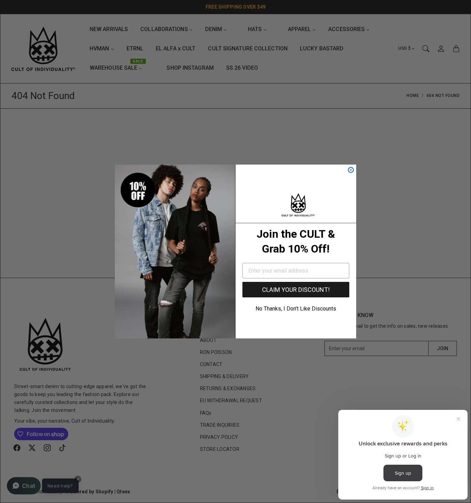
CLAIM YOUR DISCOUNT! (296, 289)
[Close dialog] (350, 169)
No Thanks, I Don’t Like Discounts (295, 308)
